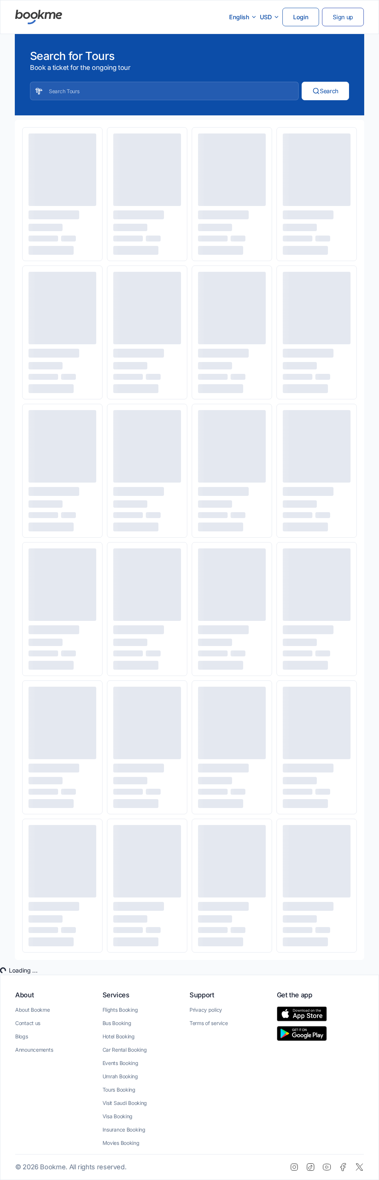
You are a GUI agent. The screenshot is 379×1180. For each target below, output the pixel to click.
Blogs (21, 1036)
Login (300, 17)
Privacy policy (206, 1010)
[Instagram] (294, 1167)
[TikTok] (310, 1167)
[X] (359, 1167)
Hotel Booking (119, 1036)
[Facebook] (343, 1167)
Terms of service (209, 1023)
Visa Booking (118, 1116)
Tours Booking (119, 1089)
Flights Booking (120, 1010)
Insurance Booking (124, 1129)
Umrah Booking (120, 1076)
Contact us (27, 1023)
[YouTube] (326, 1167)
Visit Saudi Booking (125, 1103)
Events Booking (120, 1063)
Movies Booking (121, 1143)
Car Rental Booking (125, 1050)
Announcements (34, 1050)
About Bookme (32, 1010)
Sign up (343, 17)
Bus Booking (117, 1023)
